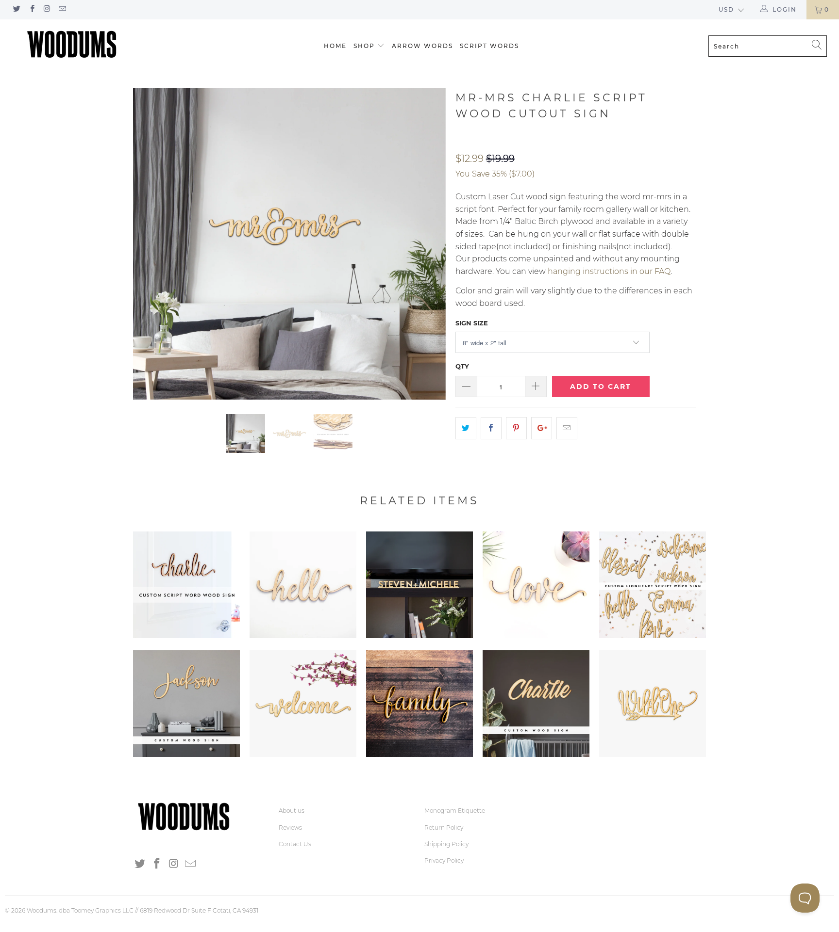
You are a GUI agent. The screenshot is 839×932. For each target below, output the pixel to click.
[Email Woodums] (62, 9)
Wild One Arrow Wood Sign (652, 703)
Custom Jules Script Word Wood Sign (186, 703)
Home (335, 45)
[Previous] (150, 244)
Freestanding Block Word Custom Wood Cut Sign (419, 584)
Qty (462, 366)
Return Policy (443, 827)
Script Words (489, 45)
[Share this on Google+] (541, 428)
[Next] (429, 244)
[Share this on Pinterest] (516, 428)
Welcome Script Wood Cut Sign (303, 703)
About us (291, 810)
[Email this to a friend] (566, 428)
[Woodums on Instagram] (47, 9)
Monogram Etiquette (454, 810)
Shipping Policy (446, 844)
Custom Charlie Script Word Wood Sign (186, 584)
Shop (364, 45)
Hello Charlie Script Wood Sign (303, 584)
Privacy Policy (444, 860)
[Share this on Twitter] (465, 428)
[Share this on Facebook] (491, 428)
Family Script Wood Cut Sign (419, 703)
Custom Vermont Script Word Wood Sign (536, 703)
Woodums (41, 910)
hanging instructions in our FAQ (609, 271)
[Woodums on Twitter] (16, 9)
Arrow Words (422, 45)
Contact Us (295, 844)
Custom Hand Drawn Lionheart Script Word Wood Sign (652, 584)
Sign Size (471, 323)
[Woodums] (72, 44)
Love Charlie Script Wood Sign (536, 584)
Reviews (290, 827)
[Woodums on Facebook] (31, 9)
